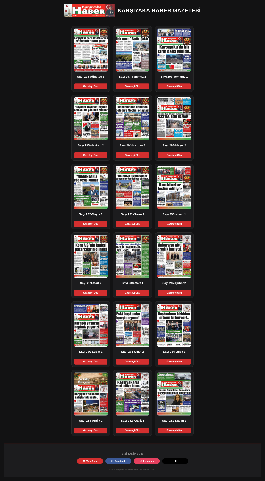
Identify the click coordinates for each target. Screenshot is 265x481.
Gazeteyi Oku (90, 86)
